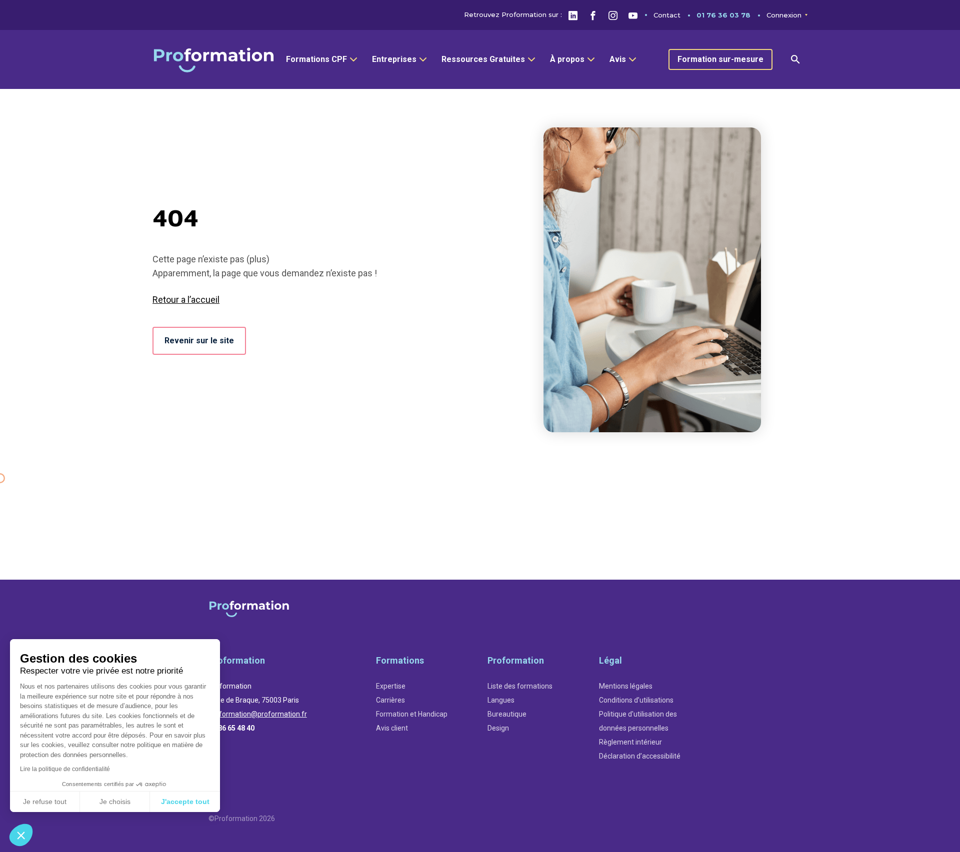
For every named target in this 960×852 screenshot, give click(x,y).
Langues (501, 700)
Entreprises (394, 59)
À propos (567, 59)
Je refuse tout (44, 802)
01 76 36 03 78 (723, 15)
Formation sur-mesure (721, 59)
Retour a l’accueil (186, 299)
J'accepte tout (185, 802)
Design (498, 728)
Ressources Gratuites (483, 59)
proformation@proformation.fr (257, 714)
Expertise (391, 686)
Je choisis (115, 802)
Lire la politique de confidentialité (65, 769)
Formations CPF (316, 59)
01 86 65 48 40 (231, 728)
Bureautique (507, 714)
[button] (21, 835)
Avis (618, 59)
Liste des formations (520, 686)
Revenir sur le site (199, 340)
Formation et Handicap (412, 714)
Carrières (390, 700)
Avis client (392, 728)
